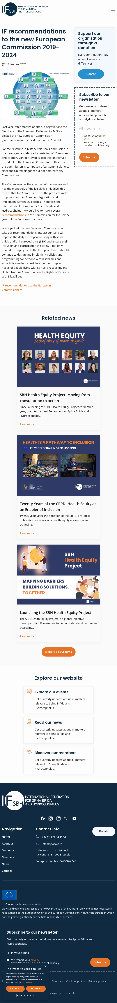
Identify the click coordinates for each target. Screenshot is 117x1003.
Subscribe (89, 157)
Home (6, 836)
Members (8, 857)
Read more (27, 424)
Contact (7, 871)
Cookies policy (75, 981)
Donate (91, 74)
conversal (68, 993)
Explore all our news (58, 651)
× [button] (45, 966)
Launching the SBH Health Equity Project (55, 612)
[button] (26, 995)
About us (8, 843)
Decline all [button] (36, 988)
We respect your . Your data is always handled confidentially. (97, 140)
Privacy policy (97, 981)
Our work (8, 850)
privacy (35, 960)
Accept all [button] (15, 988)
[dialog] (26, 981)
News (5, 864)
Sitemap (57, 981)
